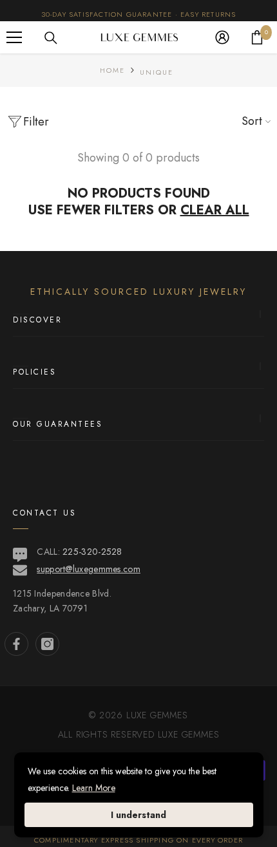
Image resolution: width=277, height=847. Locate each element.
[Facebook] (16, 644)
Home (112, 70)
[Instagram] (47, 644)
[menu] (14, 37)
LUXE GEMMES (187, 734)
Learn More (93, 787)
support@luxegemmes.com (88, 569)
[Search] (51, 38)
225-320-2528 (92, 551)
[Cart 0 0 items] (257, 37)
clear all (214, 210)
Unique (156, 72)
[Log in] (222, 37)
